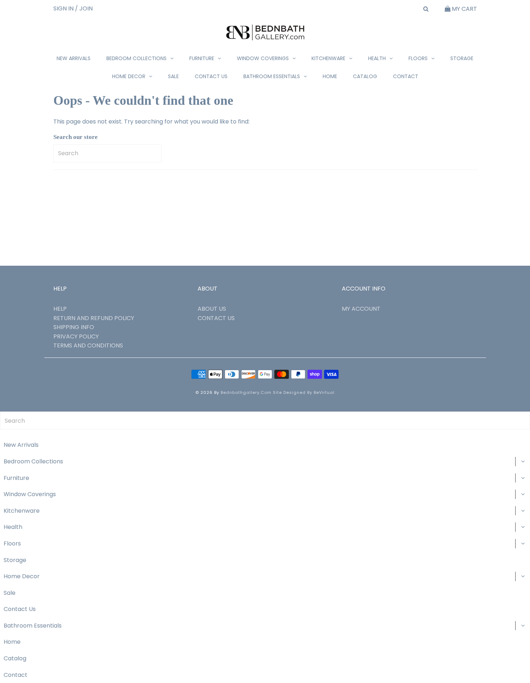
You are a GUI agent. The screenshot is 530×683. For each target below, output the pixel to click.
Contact (405, 76)
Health (377, 58)
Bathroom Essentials (271, 76)
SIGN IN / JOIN (73, 8)
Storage (461, 58)
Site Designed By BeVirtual (304, 392)
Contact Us (211, 76)
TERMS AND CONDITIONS (88, 345)
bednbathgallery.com (246, 392)
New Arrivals (73, 58)
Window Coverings (263, 58)
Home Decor (128, 76)
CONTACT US (216, 318)
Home (330, 76)
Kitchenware (328, 58)
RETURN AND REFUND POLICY (93, 318)
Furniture (201, 58)
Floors (418, 58)
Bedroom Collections (136, 58)
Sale (173, 76)
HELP (60, 309)
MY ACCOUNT (361, 309)
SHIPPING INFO (73, 327)
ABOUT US (212, 309)
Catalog (365, 76)
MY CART (463, 9)
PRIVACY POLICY (76, 336)
